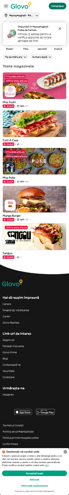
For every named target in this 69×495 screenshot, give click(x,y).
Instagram (8, 394)
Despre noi (9, 339)
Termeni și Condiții (13, 425)
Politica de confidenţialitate (18, 431)
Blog (5, 358)
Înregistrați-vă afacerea (16, 310)
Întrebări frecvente (13, 346)
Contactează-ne (12, 364)
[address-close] (59, 28)
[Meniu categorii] (6, 6)
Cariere (7, 304)
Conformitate (10, 443)
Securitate (8, 370)
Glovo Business (11, 322)
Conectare (8, 377)
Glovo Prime (10, 352)
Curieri (6, 316)
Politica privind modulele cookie (21, 437)
